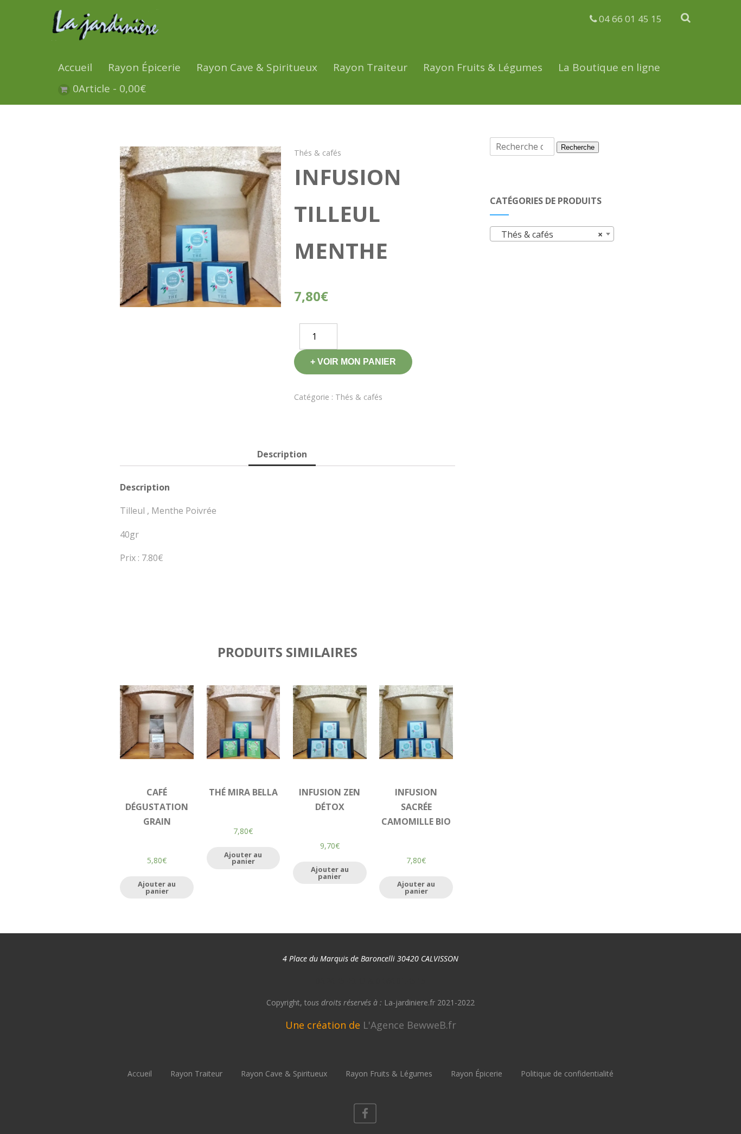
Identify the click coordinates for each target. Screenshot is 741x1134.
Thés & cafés (317, 153)
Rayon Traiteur (370, 67)
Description (282, 454)
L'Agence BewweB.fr (409, 1024)
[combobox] (552, 233)
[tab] (282, 455)
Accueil (75, 67)
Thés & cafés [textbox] (549, 234)
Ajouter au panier (157, 887)
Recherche (578, 147)
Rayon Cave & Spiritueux (256, 67)
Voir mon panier (356, 361)
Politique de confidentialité (567, 1073)
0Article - (109, 88)
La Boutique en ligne (609, 67)
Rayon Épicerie (144, 67)
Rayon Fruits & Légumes (482, 67)
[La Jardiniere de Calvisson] (106, 42)
